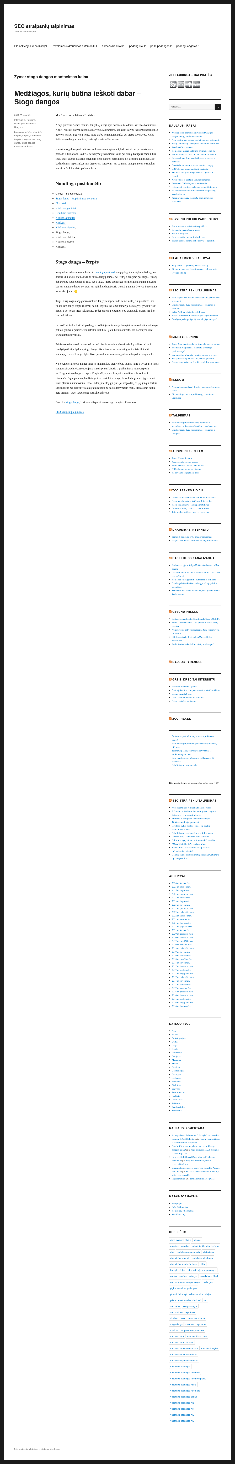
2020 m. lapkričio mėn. (182, 937)
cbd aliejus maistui (179, 1258)
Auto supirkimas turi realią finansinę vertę (191, 807)
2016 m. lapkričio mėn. (182, 995)
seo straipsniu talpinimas (182, 1312)
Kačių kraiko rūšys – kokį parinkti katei (190, 504)
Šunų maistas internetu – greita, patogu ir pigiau (194, 354)
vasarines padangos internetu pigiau (188, 1378)
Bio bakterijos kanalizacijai (30, 46)
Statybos (18, 127)
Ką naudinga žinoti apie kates (186, 229)
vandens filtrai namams (182, 1342)
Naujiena (31, 119)
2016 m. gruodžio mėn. (182, 991)
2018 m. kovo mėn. (181, 962)
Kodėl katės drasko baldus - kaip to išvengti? (193, 644)
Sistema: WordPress (50, 1448)
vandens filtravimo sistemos (184, 1348)
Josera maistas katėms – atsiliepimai (188, 465)
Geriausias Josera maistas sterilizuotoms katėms (194, 497)
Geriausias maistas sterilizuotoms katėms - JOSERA (196, 618)
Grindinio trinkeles (66, 213)
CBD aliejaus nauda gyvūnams (186, 469)
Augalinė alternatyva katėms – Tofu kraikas (192, 501)
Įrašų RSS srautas (180, 1207)
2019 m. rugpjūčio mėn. (183, 940)
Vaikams (176, 1103)
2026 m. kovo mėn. (181, 883)
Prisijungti (177, 1203)
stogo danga (72, 402)
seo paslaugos (190, 1306)
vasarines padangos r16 (182, 1402)
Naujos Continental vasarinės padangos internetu (195, 540)
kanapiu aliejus (177, 1270)
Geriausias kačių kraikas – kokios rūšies (190, 508)
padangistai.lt (137, 46)
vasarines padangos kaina (183, 1384)
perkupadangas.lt (161, 46)
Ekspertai (61, 203)
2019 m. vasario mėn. (182, 955)
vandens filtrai (177, 1336)
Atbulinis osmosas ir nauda (184, 765)
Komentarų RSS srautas (183, 1210)
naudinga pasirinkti (105, 272)
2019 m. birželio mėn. (182, 944)
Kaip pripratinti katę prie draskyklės (188, 237)
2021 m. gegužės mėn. (182, 926)
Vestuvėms (177, 1110)
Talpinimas (181, 415)
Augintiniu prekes (187, 451)
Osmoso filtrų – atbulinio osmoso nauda (190, 836)
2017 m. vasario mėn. (182, 984)
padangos (208, 1282)
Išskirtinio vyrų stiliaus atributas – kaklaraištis (193, 840)
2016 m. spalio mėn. (181, 998)
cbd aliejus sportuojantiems (183, 1264)
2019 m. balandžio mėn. (183, 948)
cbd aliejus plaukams (202, 1258)
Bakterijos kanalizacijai (194, 558)
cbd (172, 1252)
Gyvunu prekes (185, 612)
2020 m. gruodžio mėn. (182, 933)
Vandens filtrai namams (182, 147)
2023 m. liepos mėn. (181, 901)
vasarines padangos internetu (185, 1372)
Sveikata (176, 1095)
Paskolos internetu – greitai (184, 686)
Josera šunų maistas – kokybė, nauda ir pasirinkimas (196, 344)
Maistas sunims (185, 337)
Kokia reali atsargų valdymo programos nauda (193, 150)
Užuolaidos (177, 1099)
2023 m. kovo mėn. (181, 904)
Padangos (176, 1074)
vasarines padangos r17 (182, 1408)
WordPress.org (178, 1214)
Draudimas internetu (190, 530)
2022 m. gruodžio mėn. (182, 908)
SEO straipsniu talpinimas (194, 290)
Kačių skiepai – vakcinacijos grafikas (189, 226)
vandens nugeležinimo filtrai (184, 1360)
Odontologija (178, 1070)
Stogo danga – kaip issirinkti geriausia (76, 198)
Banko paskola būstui (182, 693)
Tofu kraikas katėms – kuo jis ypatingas (190, 511)
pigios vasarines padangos (183, 1288)
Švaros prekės (178, 1092)
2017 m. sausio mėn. (181, 987)
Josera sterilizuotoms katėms (185, 461)
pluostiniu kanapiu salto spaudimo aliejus (190, 1294)
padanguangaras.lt (187, 46)
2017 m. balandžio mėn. (183, 977)
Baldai (175, 1034)
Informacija (19, 119)
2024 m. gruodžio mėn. (182, 893)
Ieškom (178, 380)
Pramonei (31, 123)
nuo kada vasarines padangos (185, 1282)
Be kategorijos (178, 1038)
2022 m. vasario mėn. (182, 915)
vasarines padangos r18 (182, 1414)
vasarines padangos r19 (182, 1420)
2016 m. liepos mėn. (181, 1006)
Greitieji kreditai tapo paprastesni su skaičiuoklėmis (196, 690)
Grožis (175, 1048)
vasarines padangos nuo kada (185, 1390)
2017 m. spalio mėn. (181, 969)
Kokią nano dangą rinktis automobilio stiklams (194, 579)
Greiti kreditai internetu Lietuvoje (188, 697)
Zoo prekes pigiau (187, 490)
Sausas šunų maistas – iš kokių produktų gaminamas (196, 362)
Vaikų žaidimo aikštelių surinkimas (188, 311)
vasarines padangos (180, 1366)
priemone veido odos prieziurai (185, 1300)
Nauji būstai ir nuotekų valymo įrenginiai (191, 179)
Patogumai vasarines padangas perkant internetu (194, 186)
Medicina (176, 1059)
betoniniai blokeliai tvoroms (205, 1246)
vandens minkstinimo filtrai (183, 1354)
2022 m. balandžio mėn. (183, 912)
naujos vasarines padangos (183, 1276)
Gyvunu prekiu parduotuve (195, 219)
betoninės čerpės (22, 131)
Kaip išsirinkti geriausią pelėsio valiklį (190, 265)
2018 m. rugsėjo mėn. (182, 959)
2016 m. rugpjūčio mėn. (183, 1002)
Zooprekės (181, 719)
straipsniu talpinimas (195, 1324)
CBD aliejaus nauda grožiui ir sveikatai (190, 168)
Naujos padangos (187, 662)
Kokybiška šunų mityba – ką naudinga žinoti (193, 358)
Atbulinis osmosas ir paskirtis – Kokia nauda (192, 832)
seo (205, 1300)
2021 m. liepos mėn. (181, 922)
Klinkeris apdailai (65, 217)
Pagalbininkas (178, 1178)
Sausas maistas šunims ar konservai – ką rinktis (193, 240)
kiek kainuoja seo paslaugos (202, 1270)
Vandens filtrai (178, 1106)
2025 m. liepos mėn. (181, 890)
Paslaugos (19, 123)
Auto (174, 1030)
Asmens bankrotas (113, 46)
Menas (175, 1063)
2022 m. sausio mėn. (181, 919)
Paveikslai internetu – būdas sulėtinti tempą (192, 165)
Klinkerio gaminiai (66, 208)
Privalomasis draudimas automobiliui (74, 46)
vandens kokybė (209, 1348)
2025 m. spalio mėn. (181, 886)
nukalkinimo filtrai (209, 1276)
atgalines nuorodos (179, 1246)
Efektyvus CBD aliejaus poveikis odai (189, 183)
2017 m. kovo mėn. (181, 980)
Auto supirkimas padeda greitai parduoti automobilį (196, 139)
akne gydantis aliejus (180, 1239)
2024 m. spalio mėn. (181, 897)
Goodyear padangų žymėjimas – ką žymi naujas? (194, 319)
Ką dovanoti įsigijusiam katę (185, 472)
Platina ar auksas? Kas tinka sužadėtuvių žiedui (194, 154)
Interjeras (176, 1056)
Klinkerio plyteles (65, 227)
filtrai (202, 1264)
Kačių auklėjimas (180, 233)
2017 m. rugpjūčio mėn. (183, 973)
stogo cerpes (28, 139)
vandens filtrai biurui (197, 1336)
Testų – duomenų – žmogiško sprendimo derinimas (195, 143)
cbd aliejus (208, 1252)
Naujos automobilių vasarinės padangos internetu (195, 315)
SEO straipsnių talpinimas (44, 25)
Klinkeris (61, 222)
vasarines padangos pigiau (183, 1396)
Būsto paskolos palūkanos (184, 701)
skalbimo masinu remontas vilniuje (187, 1318)
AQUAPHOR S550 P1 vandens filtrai (189, 843)
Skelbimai (176, 1085)
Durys (174, 1045)
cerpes (25, 135)
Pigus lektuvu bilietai (191, 258)
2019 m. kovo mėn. (181, 951)
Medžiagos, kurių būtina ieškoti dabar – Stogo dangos (77, 97)
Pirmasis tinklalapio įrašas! (202, 1178)
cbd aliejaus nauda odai (188, 1252)
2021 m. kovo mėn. (181, 930)
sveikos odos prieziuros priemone (187, 1330)
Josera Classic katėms (182, 458)
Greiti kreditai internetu (193, 679)
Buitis (175, 1041)
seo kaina (175, 1306)
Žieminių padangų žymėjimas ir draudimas (192, 536)
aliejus (197, 1239)
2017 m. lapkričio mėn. (182, 966)
